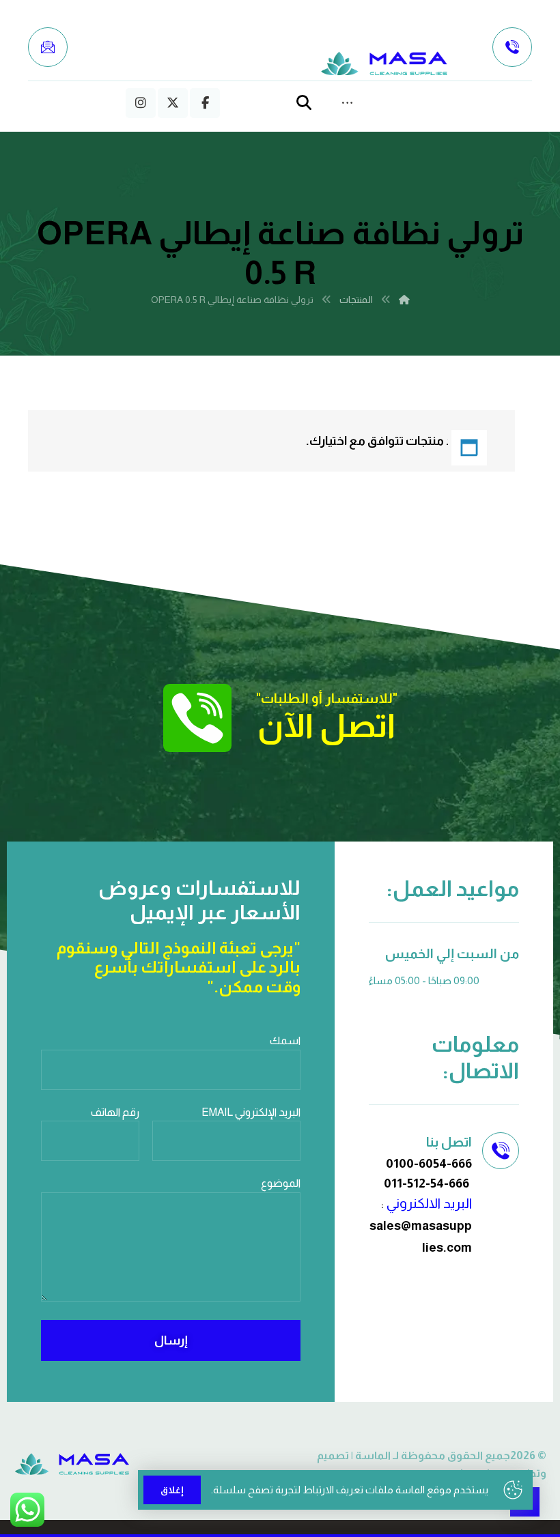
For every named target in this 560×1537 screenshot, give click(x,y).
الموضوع (280, 1183)
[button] (205, 103)
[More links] (347, 103)
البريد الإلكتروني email (250, 1112)
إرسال (171, 1340)
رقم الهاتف (115, 1112)
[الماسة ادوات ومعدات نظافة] (384, 63)
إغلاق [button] (172, 1489)
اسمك (285, 1040)
